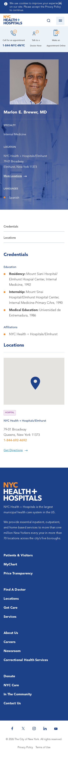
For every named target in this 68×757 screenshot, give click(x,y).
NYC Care (11, 685)
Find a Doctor (15, 589)
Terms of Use (43, 747)
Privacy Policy (25, 747)
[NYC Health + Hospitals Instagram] (34, 728)
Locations (10, 238)
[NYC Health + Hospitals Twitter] (23, 728)
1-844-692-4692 (15, 440)
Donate (9, 676)
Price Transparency (18, 573)
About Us (11, 633)
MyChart (10, 564)
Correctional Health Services (26, 660)
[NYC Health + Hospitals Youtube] (55, 728)
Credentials (11, 226)
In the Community (18, 694)
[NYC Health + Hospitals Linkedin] (45, 728)
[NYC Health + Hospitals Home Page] (13, 20)
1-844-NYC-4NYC (14, 45)
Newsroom (12, 651)
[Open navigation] (60, 21)
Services (10, 616)
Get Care (11, 607)
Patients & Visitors (18, 555)
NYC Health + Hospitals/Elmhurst (25, 420)
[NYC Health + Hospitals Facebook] (12, 728)
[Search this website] (48, 21)
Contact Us (12, 703)
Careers (9, 642)
